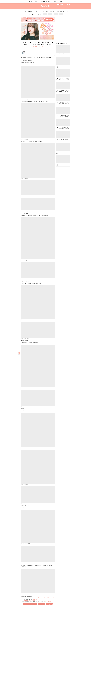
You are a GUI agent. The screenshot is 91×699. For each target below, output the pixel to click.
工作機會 (60, 1)
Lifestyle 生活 (52, 11)
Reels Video (39, 14)
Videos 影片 (34, 14)
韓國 (39, 603)
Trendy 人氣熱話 (65, 11)
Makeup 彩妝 (40, 46)
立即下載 (49, 601)
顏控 (51, 603)
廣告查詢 (55, 1)
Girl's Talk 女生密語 (59, 11)
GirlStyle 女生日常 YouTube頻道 (29, 600)
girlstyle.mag (35, 599)
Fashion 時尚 (36, 11)
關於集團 (30, 1)
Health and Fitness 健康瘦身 (43, 11)
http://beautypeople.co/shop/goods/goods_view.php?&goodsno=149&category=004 (37, 597)
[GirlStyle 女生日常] (45, 6)
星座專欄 (29, 14)
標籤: (22, 603)
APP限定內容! (30, 11)
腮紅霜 (43, 603)
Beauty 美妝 (24, 11)
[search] (64, 4)
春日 (47, 603)
